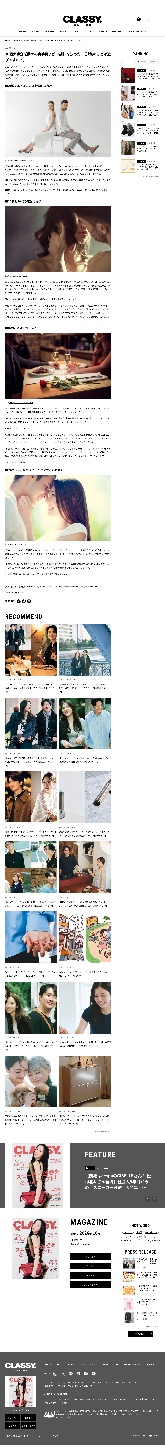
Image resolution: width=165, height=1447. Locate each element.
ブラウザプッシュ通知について (80, 1386)
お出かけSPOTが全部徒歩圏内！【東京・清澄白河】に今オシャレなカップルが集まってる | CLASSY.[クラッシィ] (30, 688)
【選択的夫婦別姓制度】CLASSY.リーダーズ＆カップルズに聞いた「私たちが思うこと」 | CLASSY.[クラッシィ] (31, 833)
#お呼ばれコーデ (151, 1232)
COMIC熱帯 (137, 1399)
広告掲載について (79, 1382)
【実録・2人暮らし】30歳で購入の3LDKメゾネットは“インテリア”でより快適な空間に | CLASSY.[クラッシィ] (85, 903)
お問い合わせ (109, 1382)
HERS (75, 1399)
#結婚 (15, 592)
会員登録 (66, 1382)
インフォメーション (52, 1382)
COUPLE (77, 31)
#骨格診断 (154, 1240)
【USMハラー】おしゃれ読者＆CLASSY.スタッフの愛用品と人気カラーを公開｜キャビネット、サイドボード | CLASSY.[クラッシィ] (84, 1119)
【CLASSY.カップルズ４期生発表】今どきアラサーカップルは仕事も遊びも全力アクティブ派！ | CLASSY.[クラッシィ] (31, 1046)
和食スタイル (103, 1399)
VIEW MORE (140, 1333)
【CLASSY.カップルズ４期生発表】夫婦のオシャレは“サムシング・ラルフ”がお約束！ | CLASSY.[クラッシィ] (30, 903)
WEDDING (49, 31)
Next (154, 1199)
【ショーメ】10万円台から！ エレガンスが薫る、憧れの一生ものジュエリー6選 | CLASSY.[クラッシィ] (148, 166)
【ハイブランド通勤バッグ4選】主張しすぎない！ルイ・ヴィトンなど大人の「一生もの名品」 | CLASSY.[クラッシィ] (148, 112)
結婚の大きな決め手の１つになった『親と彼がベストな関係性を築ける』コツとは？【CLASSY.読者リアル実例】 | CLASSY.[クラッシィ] (31, 1119)
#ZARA (144, 1240)
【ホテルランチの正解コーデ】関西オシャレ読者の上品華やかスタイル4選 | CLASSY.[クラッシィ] (148, 94)
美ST (88, 1399)
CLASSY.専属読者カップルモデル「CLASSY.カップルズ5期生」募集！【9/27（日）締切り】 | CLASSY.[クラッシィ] (84, 688)
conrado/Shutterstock (18, 275)
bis (94, 1399)
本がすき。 (64, 1403)
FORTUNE (116, 31)
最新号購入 (91, 1256)
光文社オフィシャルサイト (126, 1382)
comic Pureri (149, 1399)
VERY (61, 1399)
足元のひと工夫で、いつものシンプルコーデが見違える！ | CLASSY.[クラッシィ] (147, 148)
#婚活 (23, 592)
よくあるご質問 (95, 1382)
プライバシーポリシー (35, 1436)
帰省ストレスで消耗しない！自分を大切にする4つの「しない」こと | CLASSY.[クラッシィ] (85, 974)
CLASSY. (53, 1399)
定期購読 (90, 1275)
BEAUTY (35, 31)
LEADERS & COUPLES (137, 31)
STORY (68, 1399)
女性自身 (114, 1399)
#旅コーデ (130, 1236)
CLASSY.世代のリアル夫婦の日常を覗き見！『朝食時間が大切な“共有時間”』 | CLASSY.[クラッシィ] (85, 1044)
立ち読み (90, 1266)
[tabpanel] (82, 1175)
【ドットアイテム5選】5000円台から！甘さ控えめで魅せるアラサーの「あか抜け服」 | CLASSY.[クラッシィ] (148, 130)
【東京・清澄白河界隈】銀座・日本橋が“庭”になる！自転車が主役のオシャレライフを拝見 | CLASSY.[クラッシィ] (30, 762)
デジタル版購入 (91, 1284)
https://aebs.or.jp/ (63, 1417)
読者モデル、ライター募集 (55, 1386)
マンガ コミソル (51, 1403)
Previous (147, 1199)
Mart (82, 1399)
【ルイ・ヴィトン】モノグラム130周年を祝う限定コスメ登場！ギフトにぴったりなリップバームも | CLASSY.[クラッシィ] (148, 76)
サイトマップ (53, 1436)
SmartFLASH (125, 1399)
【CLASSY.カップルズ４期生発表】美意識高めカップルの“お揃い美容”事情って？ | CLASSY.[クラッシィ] (85, 760)
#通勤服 (139, 1232)
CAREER (103, 31)
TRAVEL (90, 31)
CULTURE (63, 31)
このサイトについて (15, 1436)
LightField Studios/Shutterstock (22, 160)
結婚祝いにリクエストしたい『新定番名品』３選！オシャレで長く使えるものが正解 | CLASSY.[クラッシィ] (84, 833)
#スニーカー (149, 1236)
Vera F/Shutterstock (17, 544)
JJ (46, 1399)
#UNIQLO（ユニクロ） (131, 1240)
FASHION (21, 31)
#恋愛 (8, 592)
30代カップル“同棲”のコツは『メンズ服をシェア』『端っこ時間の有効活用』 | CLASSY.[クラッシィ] (31, 974)
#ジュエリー (128, 1232)
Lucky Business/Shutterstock (21, 402)
